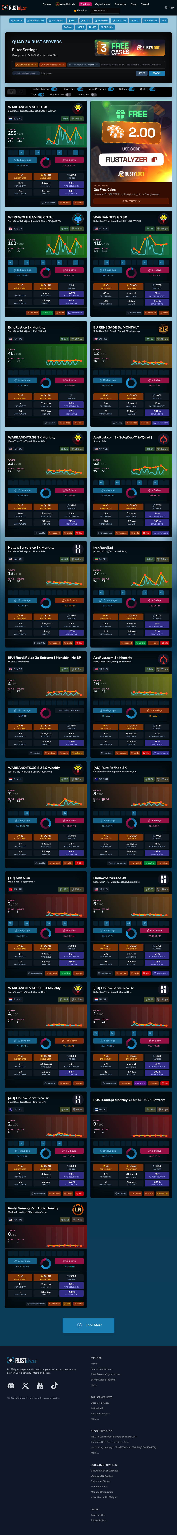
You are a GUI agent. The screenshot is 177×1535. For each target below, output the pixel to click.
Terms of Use (98, 1515)
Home (94, 1363)
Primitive (152, 20)
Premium (108, 27)
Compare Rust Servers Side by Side (110, 1442)
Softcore (120, 20)
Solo (73, 20)
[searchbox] (105, 11)
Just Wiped (58, 20)
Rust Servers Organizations (105, 1374)
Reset (141, 73)
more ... (95, 1419)
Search (18, 20)
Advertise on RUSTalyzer (104, 1497)
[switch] (54, 89)
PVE (164, 20)
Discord (145, 4)
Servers (47, 4)
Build (87, 20)
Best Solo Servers (100, 1413)
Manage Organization (102, 1492)
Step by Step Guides (102, 1476)
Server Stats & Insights (103, 1379)
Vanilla (135, 20)
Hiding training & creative (26, 73)
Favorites (82, 10)
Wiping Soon (37, 20)
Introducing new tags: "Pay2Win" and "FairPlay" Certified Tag (123, 1447)
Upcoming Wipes (100, 1402)
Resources (120, 4)
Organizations (102, 4)
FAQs (94, 1385)
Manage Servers (99, 1486)
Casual (68, 27)
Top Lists (85, 4)
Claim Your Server (100, 1481)
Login (172, 7)
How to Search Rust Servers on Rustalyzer (113, 1436)
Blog (133, 4)
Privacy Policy (98, 1520)
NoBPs (80, 27)
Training (103, 20)
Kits (94, 27)
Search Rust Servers (101, 1369)
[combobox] (131, 64)
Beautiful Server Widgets (104, 1470)
